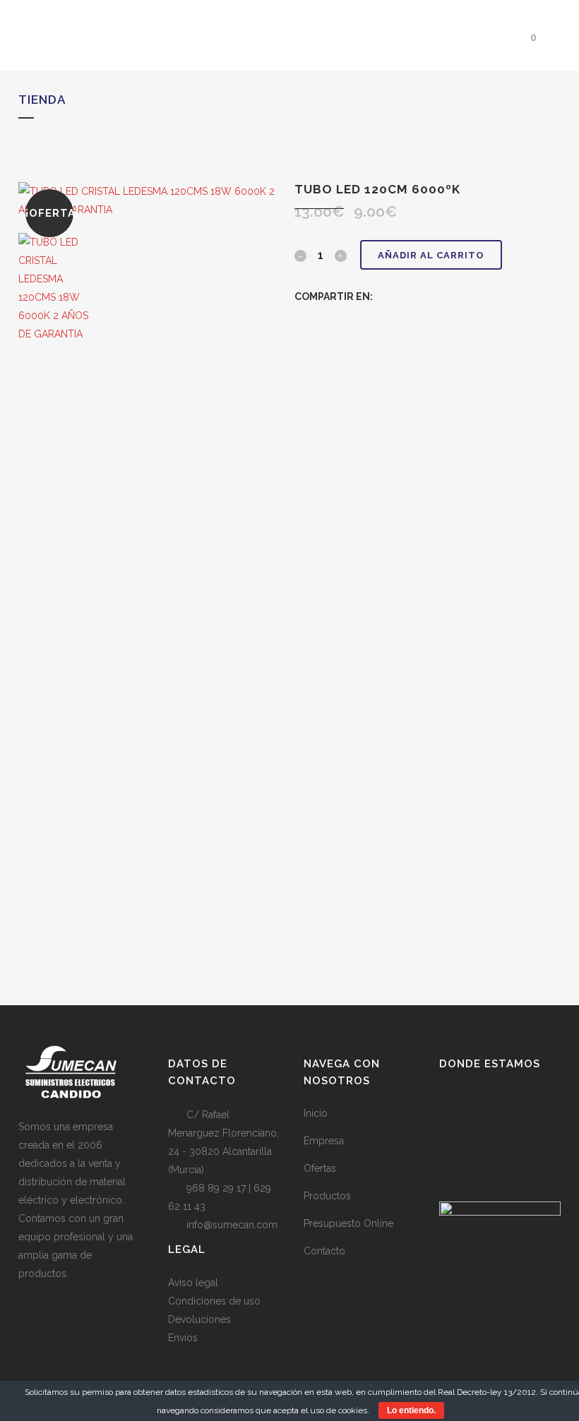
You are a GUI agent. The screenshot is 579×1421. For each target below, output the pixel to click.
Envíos (183, 1337)
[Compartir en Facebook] (382, 296)
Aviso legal (193, 1282)
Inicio (316, 1113)
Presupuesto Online (348, 1223)
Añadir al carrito (431, 255)
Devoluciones (199, 1319)
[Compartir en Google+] (412, 296)
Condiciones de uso (214, 1301)
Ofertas (320, 1168)
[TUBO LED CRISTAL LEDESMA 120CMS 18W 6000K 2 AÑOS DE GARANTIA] (151, 209)
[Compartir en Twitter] (397, 296)
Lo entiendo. (411, 1410)
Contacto (324, 1251)
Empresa (324, 1140)
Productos (327, 1195)
